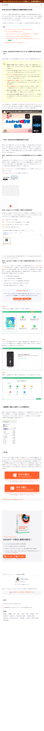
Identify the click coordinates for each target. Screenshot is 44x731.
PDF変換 (4, 613)
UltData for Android (22, 290)
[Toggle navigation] (41, 5)
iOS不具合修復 (5, 620)
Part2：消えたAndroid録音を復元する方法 (14, 31)
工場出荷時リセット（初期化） (13, 80)
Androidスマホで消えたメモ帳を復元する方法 (12, 603)
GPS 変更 (32, 613)
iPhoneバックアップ (14, 618)
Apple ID (28, 618)
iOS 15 (23, 613)
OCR (14, 613)
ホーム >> (5, 588)
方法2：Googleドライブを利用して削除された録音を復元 (18, 36)
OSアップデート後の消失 (12, 74)
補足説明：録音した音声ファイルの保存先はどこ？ (15, 42)
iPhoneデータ (12, 616)
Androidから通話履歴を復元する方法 (15, 499)
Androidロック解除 (30, 616)
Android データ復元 (20, 574)
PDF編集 (9, 613)
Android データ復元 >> (12, 588)
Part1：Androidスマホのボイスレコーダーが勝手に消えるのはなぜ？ (19, 29)
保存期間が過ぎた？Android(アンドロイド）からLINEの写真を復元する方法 (18, 607)
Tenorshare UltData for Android (9, 537)
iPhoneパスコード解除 (21, 616)
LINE (37, 613)
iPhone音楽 (22, 618)
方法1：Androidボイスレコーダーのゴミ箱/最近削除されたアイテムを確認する (22, 34)
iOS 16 (27, 613)
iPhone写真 (5, 616)
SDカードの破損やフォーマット (13, 86)
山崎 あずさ (22, 579)
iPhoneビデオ (5, 618)
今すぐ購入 (18, 298)
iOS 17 (18, 613)
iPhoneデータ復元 (35, 618)
